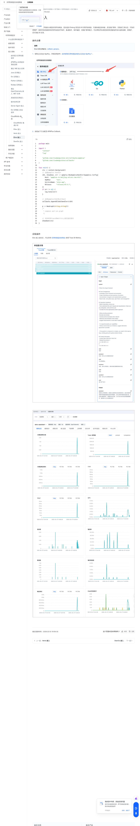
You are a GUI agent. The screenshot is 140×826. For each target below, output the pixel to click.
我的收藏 (132, 10)
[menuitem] (14, 39)
